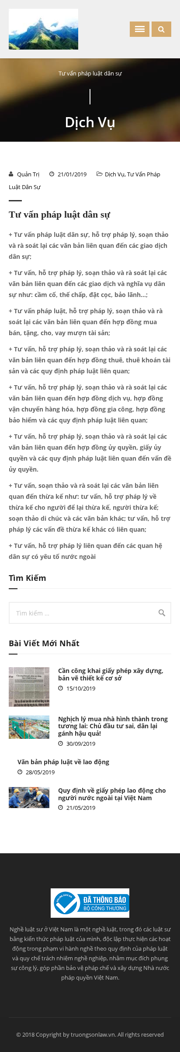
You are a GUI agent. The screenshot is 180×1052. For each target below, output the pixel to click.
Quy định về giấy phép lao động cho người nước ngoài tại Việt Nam (112, 794)
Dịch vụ (115, 174)
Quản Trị (28, 174)
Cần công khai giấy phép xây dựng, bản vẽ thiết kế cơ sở (110, 674)
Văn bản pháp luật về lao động (63, 762)
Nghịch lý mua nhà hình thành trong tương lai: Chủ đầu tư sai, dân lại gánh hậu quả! (113, 726)
